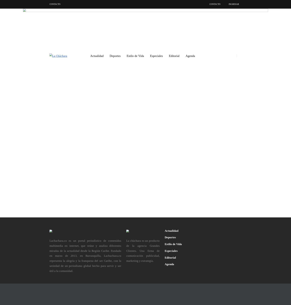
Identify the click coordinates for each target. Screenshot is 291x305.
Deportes (115, 56)
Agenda (190, 56)
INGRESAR (234, 4)
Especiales (156, 56)
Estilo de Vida (135, 56)
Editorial (174, 56)
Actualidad (97, 56)
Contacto (55, 4)
